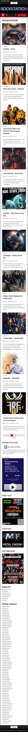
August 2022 (5, 690)
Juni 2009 (4, 723)
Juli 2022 (4, 691)
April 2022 (4, 696)
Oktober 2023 (5, 665)
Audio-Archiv (5, 589)
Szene (3, 600)
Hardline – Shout (9, 49)
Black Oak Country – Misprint (13, 89)
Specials (4, 598)
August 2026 (5, 606)
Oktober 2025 (5, 624)
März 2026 (5, 615)
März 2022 (5, 698)
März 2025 (5, 636)
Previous (6, 435)
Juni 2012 (4, 719)
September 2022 (6, 688)
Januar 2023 (5, 681)
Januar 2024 (5, 660)
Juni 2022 (4, 693)
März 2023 (5, 677)
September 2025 (6, 625)
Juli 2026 (4, 608)
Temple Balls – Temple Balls (13, 338)
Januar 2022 (5, 702)
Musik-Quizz (5, 596)
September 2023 (6, 667)
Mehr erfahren (12, 451)
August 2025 (5, 627)
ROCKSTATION (14, 51)
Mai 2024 (4, 653)
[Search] (16, 15)
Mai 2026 (4, 611)
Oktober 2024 (5, 644)
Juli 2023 (4, 670)
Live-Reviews (5, 594)
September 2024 (6, 646)
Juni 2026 (4, 610)
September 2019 (6, 716)
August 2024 (5, 648)
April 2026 (4, 613)
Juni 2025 (4, 630)
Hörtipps (5, 46)
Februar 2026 (5, 617)
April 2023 (4, 676)
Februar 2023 (5, 679)
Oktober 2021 (5, 707)
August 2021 (5, 710)
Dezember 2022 (6, 683)
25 (23, 435)
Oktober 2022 (5, 686)
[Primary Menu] (6, 15)
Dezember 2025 (6, 620)
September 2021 (6, 709)
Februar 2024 (5, 658)
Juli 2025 (4, 629)
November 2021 (6, 705)
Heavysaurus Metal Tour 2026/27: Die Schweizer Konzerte (11, 131)
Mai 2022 (4, 695)
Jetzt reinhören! (22, 15)
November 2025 (6, 622)
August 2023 (5, 669)
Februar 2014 (5, 717)
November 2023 (6, 663)
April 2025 (4, 634)
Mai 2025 (4, 632)
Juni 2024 (4, 651)
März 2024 (5, 657)
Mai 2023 (4, 674)
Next (14, 437)
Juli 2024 (4, 650)
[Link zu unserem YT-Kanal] (14, 3)
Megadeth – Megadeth (11, 378)
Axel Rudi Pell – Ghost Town (13, 173)
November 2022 (6, 684)
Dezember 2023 (6, 662)
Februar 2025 (5, 637)
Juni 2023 (4, 672)
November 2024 (6, 643)
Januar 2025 (5, 639)
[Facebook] (12, 3)
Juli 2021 (4, 712)
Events (4, 126)
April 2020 (4, 714)
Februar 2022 (5, 700)
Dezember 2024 (6, 641)
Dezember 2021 (6, 703)
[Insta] (16, 3)
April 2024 (4, 655)
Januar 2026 (5, 618)
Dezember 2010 (6, 721)
